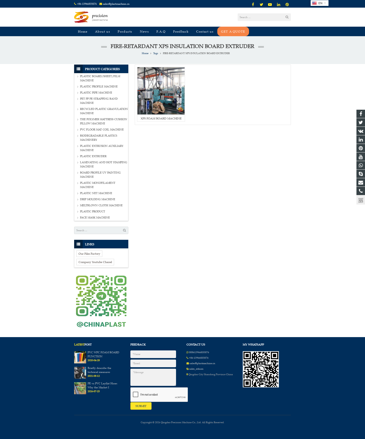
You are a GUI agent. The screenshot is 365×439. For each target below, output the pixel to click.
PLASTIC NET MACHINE (96, 193)
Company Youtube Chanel (95, 262)
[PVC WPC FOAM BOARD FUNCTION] (80, 362)
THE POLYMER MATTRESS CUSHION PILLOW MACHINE (103, 121)
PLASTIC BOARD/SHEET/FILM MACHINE (100, 78)
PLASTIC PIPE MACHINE (96, 92)
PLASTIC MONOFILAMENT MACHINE (97, 185)
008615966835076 (199, 352)
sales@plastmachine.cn (116, 4)
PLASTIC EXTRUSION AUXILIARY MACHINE (101, 148)
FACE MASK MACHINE (95, 217)
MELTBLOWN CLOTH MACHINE (101, 205)
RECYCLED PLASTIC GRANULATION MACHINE (104, 111)
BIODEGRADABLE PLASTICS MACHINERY (98, 138)
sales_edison (196, 368)
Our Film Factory (89, 253)
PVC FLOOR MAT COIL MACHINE (102, 129)
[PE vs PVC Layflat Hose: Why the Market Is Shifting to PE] (80, 393)
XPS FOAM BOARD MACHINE (161, 118)
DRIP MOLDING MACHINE (97, 199)
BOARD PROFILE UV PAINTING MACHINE (100, 174)
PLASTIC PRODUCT (92, 211)
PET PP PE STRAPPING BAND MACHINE (99, 101)
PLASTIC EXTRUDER (93, 156)
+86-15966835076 (87, 4)
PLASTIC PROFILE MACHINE (99, 86)
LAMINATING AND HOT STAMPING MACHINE (103, 164)
